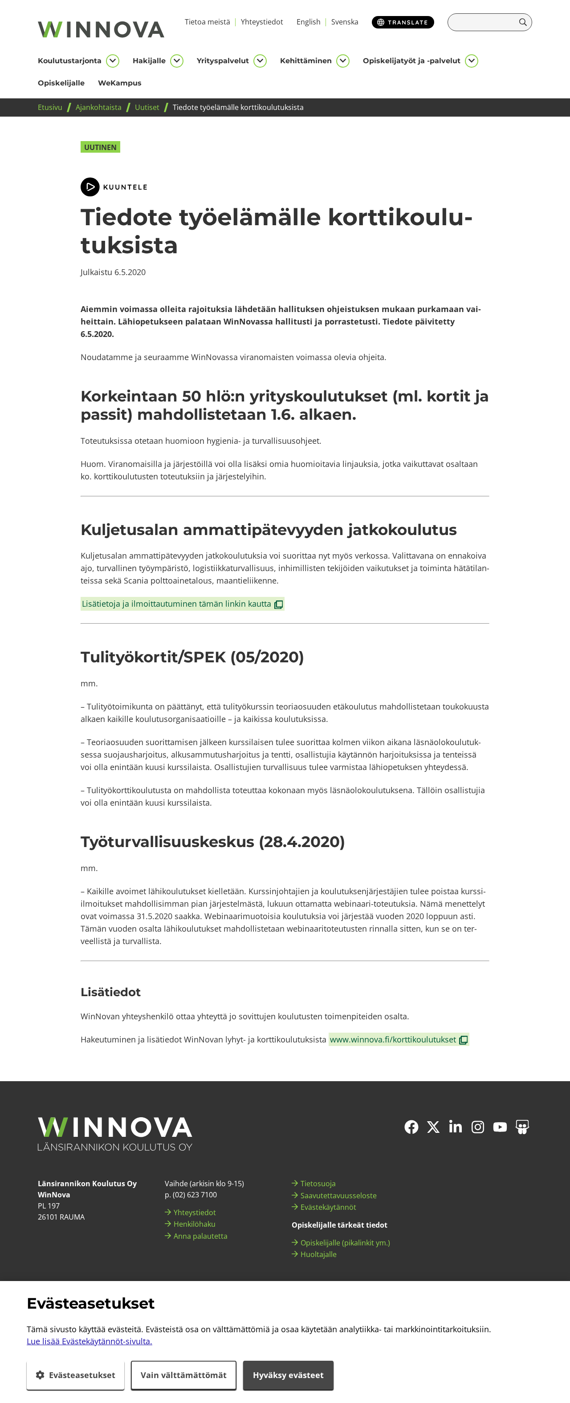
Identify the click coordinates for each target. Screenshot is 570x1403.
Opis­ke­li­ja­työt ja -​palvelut (411, 61)
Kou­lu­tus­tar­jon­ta (70, 61)
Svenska (344, 22)
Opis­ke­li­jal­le (61, 83)
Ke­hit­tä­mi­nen (306, 61)
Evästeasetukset (82, 1375)
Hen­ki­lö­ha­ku (195, 1224)
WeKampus (120, 83)
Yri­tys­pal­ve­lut (223, 61)
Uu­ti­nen (100, 147)
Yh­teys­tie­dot (262, 22)
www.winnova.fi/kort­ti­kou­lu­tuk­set (399, 1040)
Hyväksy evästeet (288, 1375)
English (309, 22)
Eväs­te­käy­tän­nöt (328, 1207)
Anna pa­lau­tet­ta (201, 1236)
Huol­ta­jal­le (319, 1254)
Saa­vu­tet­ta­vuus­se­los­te (339, 1195)
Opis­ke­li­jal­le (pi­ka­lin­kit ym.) (345, 1243)
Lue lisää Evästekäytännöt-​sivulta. (89, 1341)
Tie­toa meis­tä (207, 22)
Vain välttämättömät (184, 1375)
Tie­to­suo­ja (318, 1183)
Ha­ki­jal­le (149, 61)
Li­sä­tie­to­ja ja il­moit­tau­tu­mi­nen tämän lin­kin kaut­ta (183, 604)
